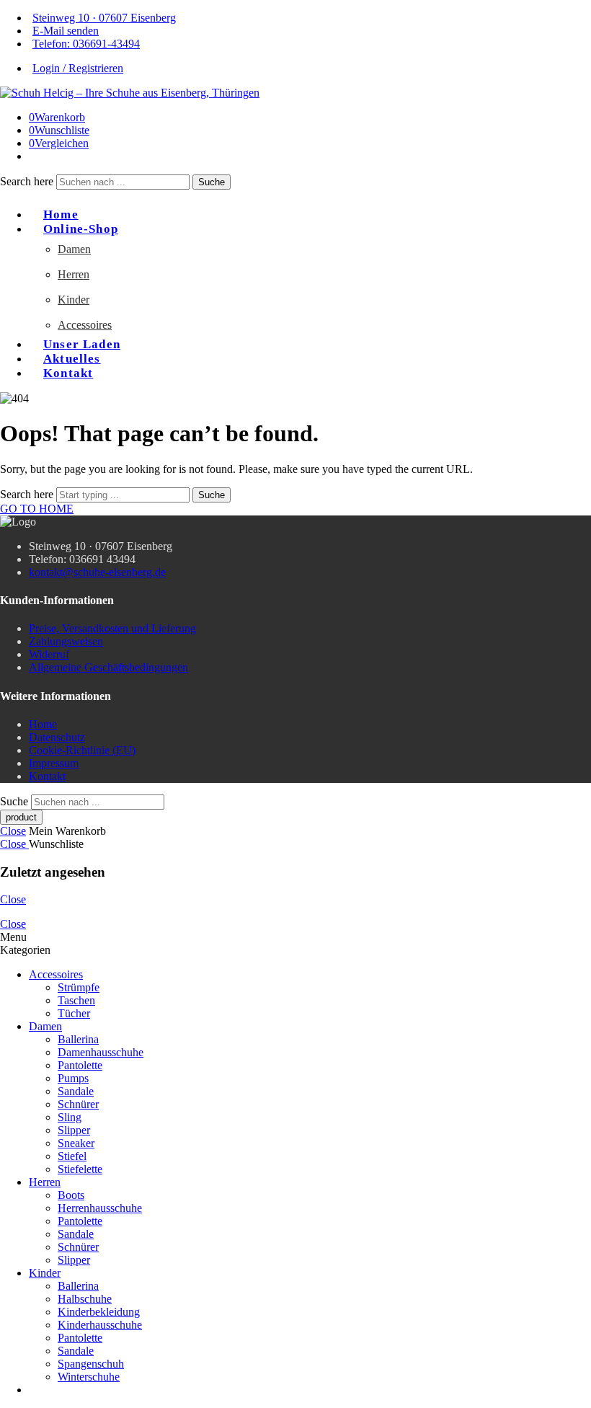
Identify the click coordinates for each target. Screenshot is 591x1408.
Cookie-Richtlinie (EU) (82, 750)
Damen (74, 249)
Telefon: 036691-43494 (86, 43)
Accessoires (85, 325)
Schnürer (78, 1104)
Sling (69, 1117)
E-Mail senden (65, 31)
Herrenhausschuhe (100, 1208)
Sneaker (76, 1143)
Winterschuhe (89, 1377)
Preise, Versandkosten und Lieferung (112, 628)
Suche (211, 182)
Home (43, 724)
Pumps (73, 1078)
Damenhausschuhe (100, 1052)
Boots (71, 1195)
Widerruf (49, 654)
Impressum (54, 763)
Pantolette (80, 1065)
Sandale (76, 1091)
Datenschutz (57, 737)
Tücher (74, 1013)
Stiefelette (80, 1169)
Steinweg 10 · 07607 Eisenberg (104, 18)
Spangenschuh (91, 1364)
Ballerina (78, 1039)
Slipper (74, 1130)
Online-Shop (80, 229)
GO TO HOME (37, 508)
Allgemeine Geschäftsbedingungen (108, 667)
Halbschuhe (85, 1299)
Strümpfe (78, 987)
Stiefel (72, 1156)
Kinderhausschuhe (100, 1325)
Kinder (73, 299)
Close (13, 831)
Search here (28, 181)
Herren (73, 274)
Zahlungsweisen (66, 641)
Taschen (76, 1000)
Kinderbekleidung (99, 1312)
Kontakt (68, 373)
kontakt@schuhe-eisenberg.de (97, 572)
